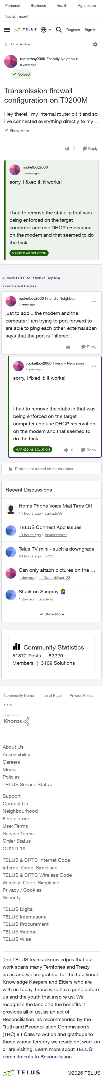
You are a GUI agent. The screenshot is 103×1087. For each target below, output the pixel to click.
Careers (11, 762)
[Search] (59, 30)
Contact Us (15, 803)
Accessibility (16, 754)
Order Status (17, 841)
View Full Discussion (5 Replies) (33, 278)
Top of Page (52, 695)
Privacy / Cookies (22, 890)
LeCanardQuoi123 (54, 577)
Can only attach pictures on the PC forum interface (58, 570)
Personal (12, 5)
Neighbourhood (20, 811)
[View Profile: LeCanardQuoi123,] (11, 573)
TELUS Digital (18, 909)
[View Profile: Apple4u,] (11, 595)
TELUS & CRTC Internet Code (36, 860)
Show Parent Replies (18, 286)
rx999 (49, 556)
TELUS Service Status (27, 784)
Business (38, 5)
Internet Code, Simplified (30, 867)
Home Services (20, 44)
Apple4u (46, 599)
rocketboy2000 (32, 58)
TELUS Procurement (26, 924)
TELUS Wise (17, 939)
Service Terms (18, 833)
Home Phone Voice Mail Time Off (55, 506)
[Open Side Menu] (7, 30)
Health (62, 5)
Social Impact (16, 16)
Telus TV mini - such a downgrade (56, 549)
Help (8, 705)
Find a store (16, 818)
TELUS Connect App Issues (50, 527)
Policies (11, 777)
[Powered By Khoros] (51, 720)
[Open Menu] (95, 44)
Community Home (19, 695)
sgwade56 (53, 513)
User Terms (15, 826)
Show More (19, 130)
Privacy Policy (81, 695)
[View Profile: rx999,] (11, 552)
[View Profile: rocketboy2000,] (15, 170)
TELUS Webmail (21, 932)
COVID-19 (14, 848)
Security (12, 897)
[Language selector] (46, 29)
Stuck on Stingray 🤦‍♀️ (42, 591)
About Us (13, 747)
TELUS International (25, 917)
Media (9, 769)
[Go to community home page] (26, 30)
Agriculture (87, 5)
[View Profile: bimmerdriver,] (11, 530)
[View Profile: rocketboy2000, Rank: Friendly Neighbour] (10, 61)
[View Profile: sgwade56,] (11, 509)
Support (12, 796)
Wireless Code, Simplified (31, 882)
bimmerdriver (56, 534)
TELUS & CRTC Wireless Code (37, 875)
